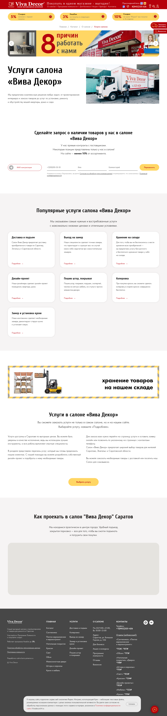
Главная (63, 26)
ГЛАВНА (50, 621)
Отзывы (96, 660)
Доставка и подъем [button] (23, 237)
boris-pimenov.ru (27, 658)
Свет (48, 652)
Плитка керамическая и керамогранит (56, 638)
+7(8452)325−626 (124, 628)
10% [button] (117, 16)
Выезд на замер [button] (73, 237)
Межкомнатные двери (56, 661)
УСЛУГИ (74, 621)
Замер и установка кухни (26, 313)
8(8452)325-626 (139, 6)
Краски (49, 648)
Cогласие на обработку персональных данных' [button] (96, 174)
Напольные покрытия (55, 644)
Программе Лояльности (27, 635)
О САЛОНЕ (98, 621)
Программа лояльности (16, 652)
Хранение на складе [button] (128, 237)
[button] (123, 6)
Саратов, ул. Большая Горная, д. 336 (103, 638)
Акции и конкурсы (101, 649)
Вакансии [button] (97, 664)
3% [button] (65, 16)
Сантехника (51, 632)
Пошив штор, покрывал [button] (78, 278)
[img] (30, 5)
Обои (48, 657)
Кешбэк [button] (73, 14)
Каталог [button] (11, 7)
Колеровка (122, 278)
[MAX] (146, 624)
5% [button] (13, 16)
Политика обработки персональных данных (23, 648)
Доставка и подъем (78, 628)
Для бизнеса (98, 644)
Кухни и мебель (53, 670)
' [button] (79, 174)
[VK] (151, 624)
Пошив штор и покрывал (75, 653)
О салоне (86, 26)
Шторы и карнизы (54, 666)
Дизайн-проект (20, 278)
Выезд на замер (77, 637)
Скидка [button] (126, 14)
